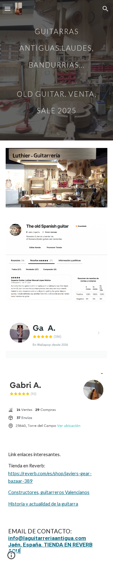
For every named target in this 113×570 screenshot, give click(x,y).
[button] (7, 8)
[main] (56, 70)
